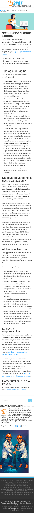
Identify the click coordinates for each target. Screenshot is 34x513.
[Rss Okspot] (25, 426)
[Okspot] (18, 3)
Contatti (23, 501)
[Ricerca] (30, 400)
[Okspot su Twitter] (23, 426)
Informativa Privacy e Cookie (16, 390)
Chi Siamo (15, 501)
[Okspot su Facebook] (15, 426)
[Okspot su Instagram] (20, 426)
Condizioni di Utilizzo (18, 503)
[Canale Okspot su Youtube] (18, 426)
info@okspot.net (13, 509)
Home (3, 10)
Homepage (7, 501)
